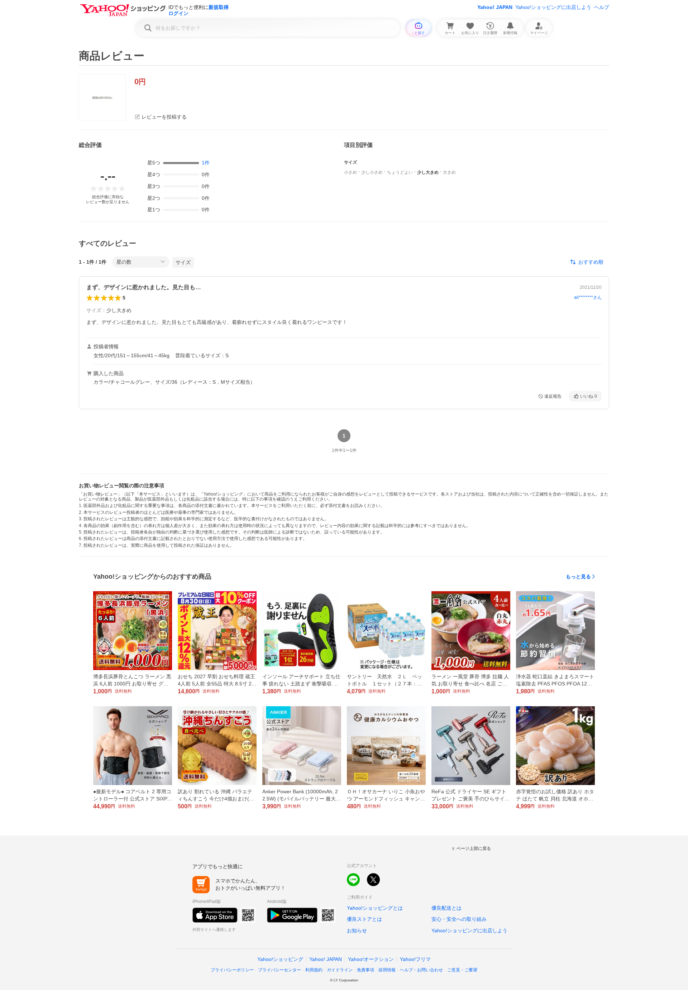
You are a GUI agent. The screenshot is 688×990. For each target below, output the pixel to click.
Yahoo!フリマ (415, 959)
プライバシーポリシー (232, 969)
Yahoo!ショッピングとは (375, 908)
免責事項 (365, 969)
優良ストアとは (364, 919)
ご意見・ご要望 (462, 969)
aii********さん (588, 297)
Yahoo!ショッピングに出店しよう (553, 7)
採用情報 (387, 969)
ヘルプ (601, 7)
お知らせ (357, 930)
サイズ (183, 262)
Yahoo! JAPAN (494, 7)
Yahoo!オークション (371, 959)
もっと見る (578, 576)
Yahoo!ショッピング (280, 959)
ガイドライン (340, 969)
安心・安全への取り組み (459, 919)
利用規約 (313, 969)
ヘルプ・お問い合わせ (421, 969)
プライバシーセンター (279, 969)
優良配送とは (446, 908)
